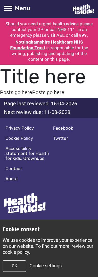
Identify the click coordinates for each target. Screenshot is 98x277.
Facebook (63, 128)
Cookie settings (46, 265)
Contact (13, 168)
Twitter (60, 138)
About (11, 178)
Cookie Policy (19, 138)
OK (14, 265)
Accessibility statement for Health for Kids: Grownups (27, 153)
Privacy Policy (19, 128)
